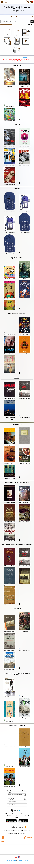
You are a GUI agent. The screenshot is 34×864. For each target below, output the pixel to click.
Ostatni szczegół (11, 798)
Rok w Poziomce (11, 797)
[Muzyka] (17, 53)
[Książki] (8, 36)
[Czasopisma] (17, 44)
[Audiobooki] (26, 36)
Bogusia (9, 795)
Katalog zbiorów (15, 16)
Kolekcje (11, 24)
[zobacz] (25, 57)
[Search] (32, 21)
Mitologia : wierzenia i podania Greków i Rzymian (16, 794)
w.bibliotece (7, 832)
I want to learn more (11, 860)
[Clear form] (29, 24)
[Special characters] (32, 24)
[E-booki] (17, 36)
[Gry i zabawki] (8, 44)
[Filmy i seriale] (26, 44)
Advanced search (4, 24)
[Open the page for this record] (10, 77)
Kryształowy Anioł (11, 799)
